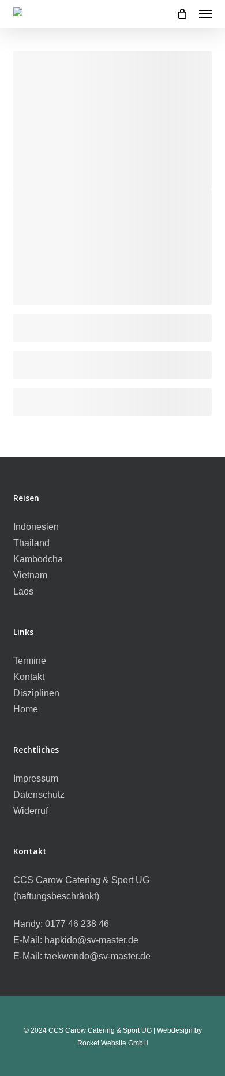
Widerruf (30, 811)
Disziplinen (36, 693)
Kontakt (28, 677)
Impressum (35, 778)
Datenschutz (39, 794)
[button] (205, 14)
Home (25, 709)
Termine (29, 661)
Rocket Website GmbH (112, 1043)
